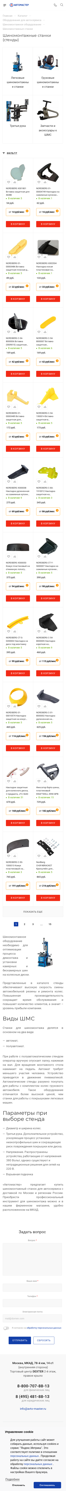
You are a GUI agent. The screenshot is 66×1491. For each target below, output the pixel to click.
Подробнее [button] (12, 1479)
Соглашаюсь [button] (47, 1485)
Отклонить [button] (18, 1485)
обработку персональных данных (44, 1328)
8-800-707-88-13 (33, 1388)
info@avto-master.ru (33, 1408)
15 (50, 924)
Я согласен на (36, 1328)
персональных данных (24, 1456)
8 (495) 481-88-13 (32, 1398)
